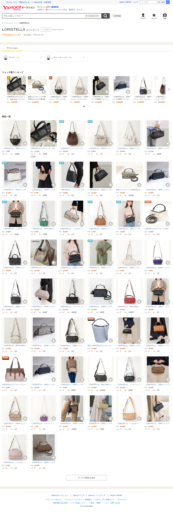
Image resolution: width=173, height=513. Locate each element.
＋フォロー (46, 29)
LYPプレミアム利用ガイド (104, 500)
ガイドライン (122, 500)
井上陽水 (162, 2)
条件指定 (116, 16)
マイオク (143, 18)
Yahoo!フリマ (78, 495)
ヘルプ (135, 2)
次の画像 (168, 89)
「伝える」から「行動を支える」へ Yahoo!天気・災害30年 (28, 2)
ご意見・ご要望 (94, 503)
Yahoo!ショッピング (96, 495)
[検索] (168, 2)
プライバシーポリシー (54, 500)
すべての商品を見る (86, 478)
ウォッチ (154, 18)
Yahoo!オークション (59, 495)
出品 (164, 18)
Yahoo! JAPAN (125, 2)
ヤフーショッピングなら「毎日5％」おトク (65, 10)
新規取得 (55, 7)
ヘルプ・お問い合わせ (112, 503)
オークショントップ (9, 23)
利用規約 (88, 500)
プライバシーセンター (73, 500)
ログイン (40, 10)
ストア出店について (78, 503)
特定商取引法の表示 (60, 503)
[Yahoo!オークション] (19, 6)
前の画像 (4, 89)
